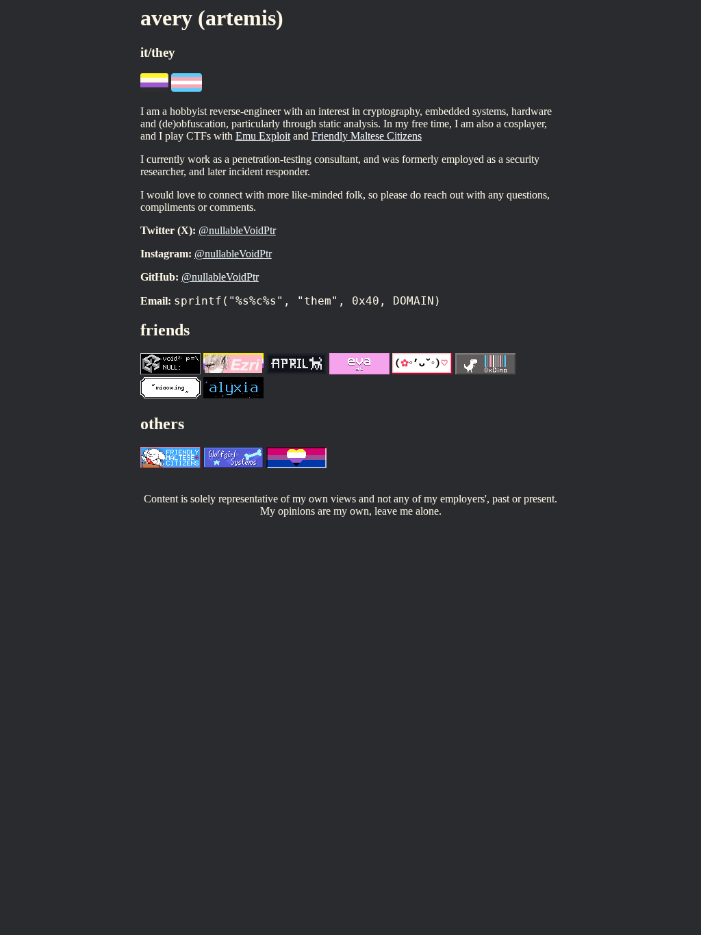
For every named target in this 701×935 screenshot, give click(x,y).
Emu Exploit (262, 136)
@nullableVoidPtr (237, 230)
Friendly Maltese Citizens (366, 136)
